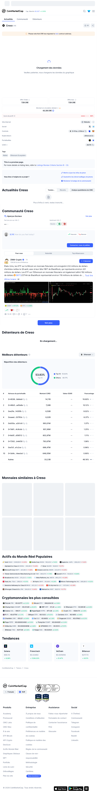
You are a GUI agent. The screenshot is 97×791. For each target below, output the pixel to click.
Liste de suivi (8, 769)
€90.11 (16, 613)
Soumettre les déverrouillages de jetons (78, 177)
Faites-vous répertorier (58, 716)
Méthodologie (31, 765)
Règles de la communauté (36, 752)
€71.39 (45, 613)
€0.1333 (40, 617)
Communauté (76, 720)
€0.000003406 (19, 625)
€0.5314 (53, 629)
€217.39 (17, 632)
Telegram (75, 725)
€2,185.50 (79, 609)
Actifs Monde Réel (10, 752)
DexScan (6, 747)
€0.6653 (44, 621)
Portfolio (6, 765)
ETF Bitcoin (7, 738)
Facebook (75, 734)
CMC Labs (7, 725)
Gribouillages (8, 774)
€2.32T (37, 11)
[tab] (22, 43)
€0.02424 (46, 632)
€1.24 (51, 609)
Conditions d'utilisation (35, 720)
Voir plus (89, 216)
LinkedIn (74, 743)
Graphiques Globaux (11, 756)
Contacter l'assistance (57, 725)
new (56, 34)
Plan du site (8, 778)
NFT (4, 760)
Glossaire (52, 734)
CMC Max (7, 729)
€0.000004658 (20, 629)
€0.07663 (73, 621)
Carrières (29, 774)
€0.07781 (14, 617)
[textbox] (38, 237)
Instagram (75, 729)
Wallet (5, 155)
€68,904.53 (47, 606)
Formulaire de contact (57, 720)
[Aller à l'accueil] (12, 11)
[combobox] (54, 43)
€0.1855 (70, 617)
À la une (6, 734)
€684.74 (75, 613)
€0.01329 (21, 609)
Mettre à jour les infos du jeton (74, 173)
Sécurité (29, 769)
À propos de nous (33, 716)
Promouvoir (7, 720)
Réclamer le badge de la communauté (77, 181)
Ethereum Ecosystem (18, 155)
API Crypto (7, 743)
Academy (7, 716)
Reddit (74, 738)
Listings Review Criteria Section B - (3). (53, 165)
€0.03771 (17, 606)
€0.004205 (52, 625)
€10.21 (17, 621)
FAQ (50, 729)
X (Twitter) (75, 716)
